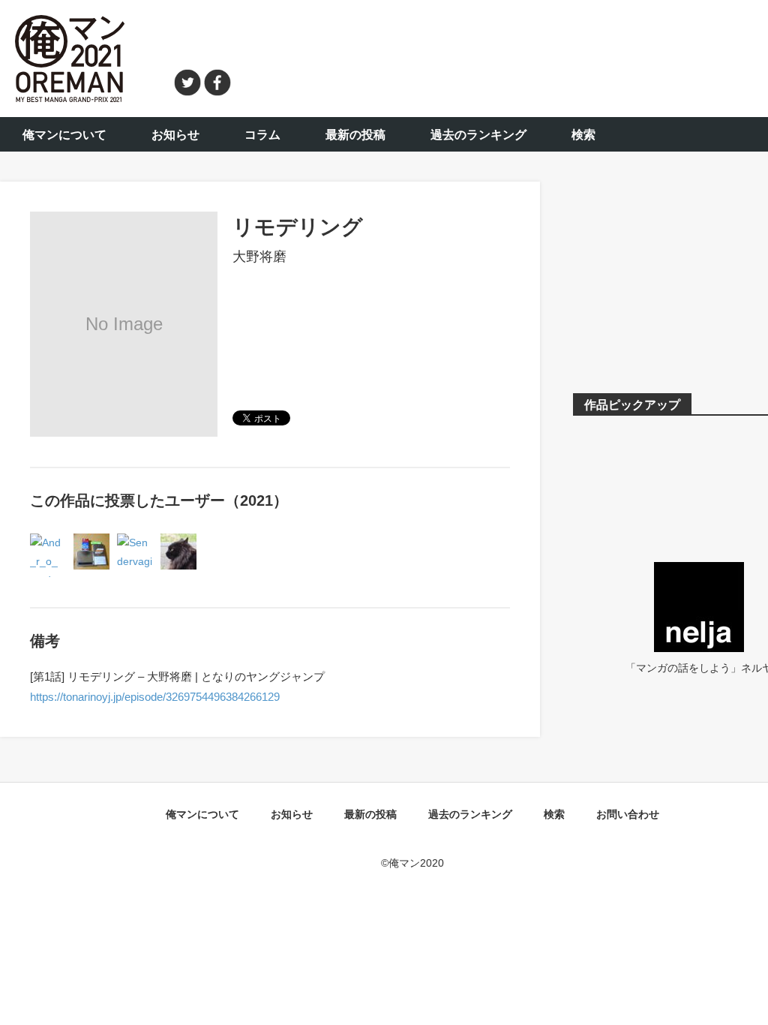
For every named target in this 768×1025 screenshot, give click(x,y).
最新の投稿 (356, 134)
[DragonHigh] (92, 543)
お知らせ (176, 134)
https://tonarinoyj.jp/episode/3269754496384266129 (155, 696)
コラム (262, 134)
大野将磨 (259, 256)
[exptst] (178, 543)
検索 (584, 134)
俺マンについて (64, 134)
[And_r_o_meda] (48, 543)
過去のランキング (478, 134)
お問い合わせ (627, 814)
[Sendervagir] (135, 543)
